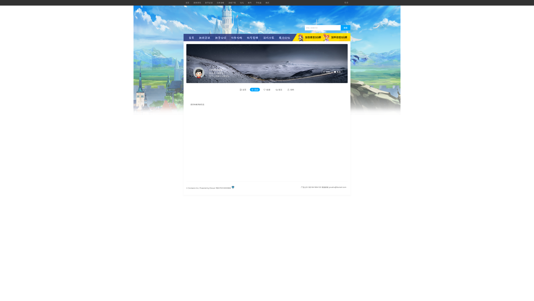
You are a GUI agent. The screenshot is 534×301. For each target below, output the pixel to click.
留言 (280, 89)
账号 (250, 3)
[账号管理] (252, 36)
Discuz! (213, 188)
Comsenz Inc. (193, 188)
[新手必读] (220, 36)
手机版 (258, 3)
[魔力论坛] (284, 36)
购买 (267, 3)
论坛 (242, 3)
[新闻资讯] (204, 36)
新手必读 (209, 3)
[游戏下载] (268, 36)
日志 (256, 89)
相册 (268, 89)
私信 (339, 71)
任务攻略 (220, 3)
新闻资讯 (197, 3)
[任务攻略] (236, 36)
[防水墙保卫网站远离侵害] (233, 188)
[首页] (191, 36)
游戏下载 (232, 3)
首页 (187, 3)
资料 (292, 89)
